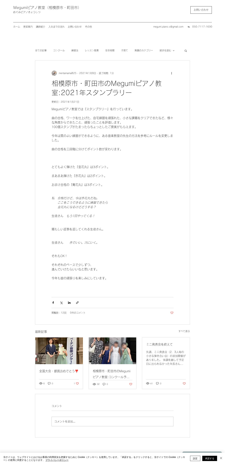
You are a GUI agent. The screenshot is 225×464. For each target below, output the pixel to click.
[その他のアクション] (171, 73)
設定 (195, 458)
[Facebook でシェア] (53, 302)
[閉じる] (221, 458)
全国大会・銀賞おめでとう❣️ (58, 371)
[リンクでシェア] (77, 302)
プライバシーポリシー (57, 460)
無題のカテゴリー (144, 50)
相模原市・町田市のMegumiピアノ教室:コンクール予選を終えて (111, 375)
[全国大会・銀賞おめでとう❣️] (59, 350)
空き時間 (109, 50)
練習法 (74, 50)
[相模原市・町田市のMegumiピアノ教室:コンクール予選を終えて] (112, 350)
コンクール (59, 50)
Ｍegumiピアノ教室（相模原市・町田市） (47, 7)
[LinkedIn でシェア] (69, 302)
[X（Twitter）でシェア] (61, 302)
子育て (124, 50)
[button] (185, 50)
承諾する (209, 458)
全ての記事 (41, 50)
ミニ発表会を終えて (159, 344)
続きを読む (165, 50)
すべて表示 (184, 331)
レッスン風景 (92, 50)
